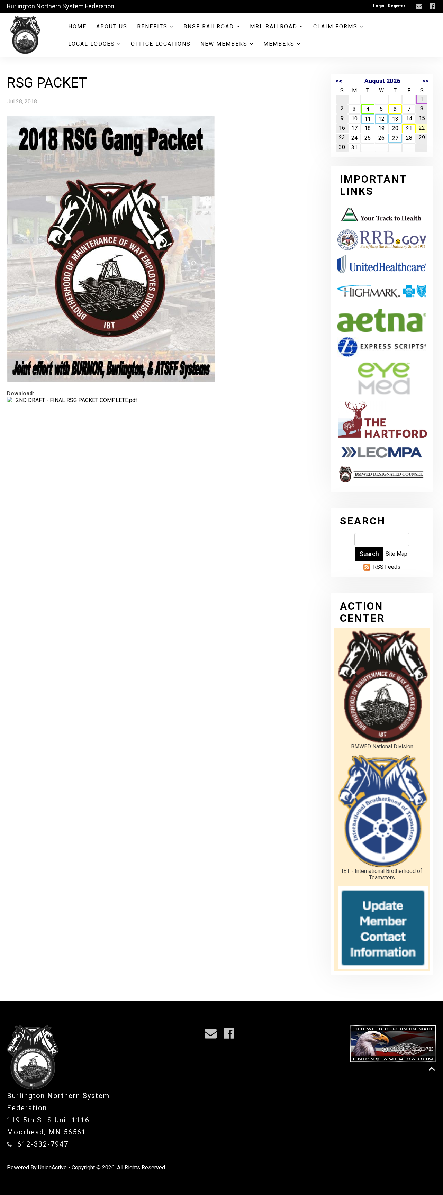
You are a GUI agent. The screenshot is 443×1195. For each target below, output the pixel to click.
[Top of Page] (431, 1068)
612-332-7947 (43, 1144)
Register (396, 5)
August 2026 (382, 80)
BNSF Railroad (209, 26)
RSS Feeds (386, 567)
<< (338, 80)
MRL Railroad (274, 26)
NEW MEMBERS (225, 43)
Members (280, 43)
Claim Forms (336, 26)
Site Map (396, 553)
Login (378, 5)
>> (425, 80)
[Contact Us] (420, 6)
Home (77, 26)
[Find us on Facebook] (433, 6)
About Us (111, 26)
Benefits (153, 26)
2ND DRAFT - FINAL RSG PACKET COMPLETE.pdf (76, 400)
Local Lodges (92, 43)
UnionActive (52, 1167)
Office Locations (161, 43)
